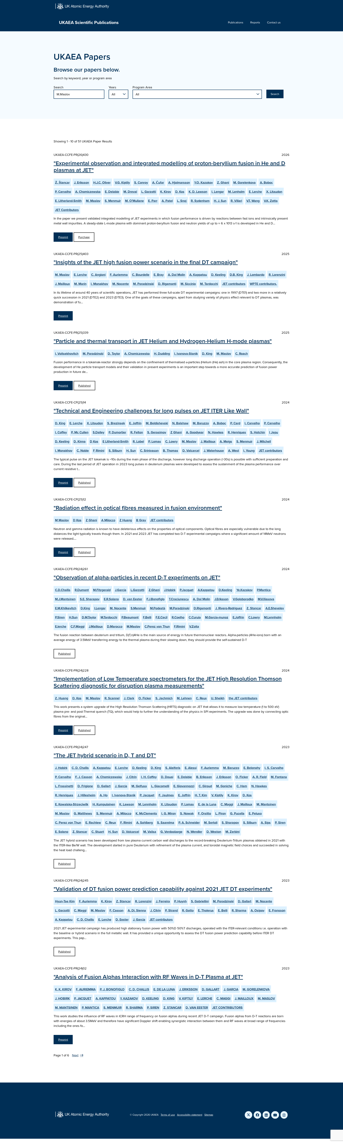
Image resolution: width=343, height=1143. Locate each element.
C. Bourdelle (140, 274)
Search (58, 87)
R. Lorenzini (277, 274)
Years (112, 87)
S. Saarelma (165, 822)
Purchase (84, 237)
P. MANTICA (90, 1007)
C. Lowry (171, 441)
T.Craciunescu (179, 599)
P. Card (235, 423)
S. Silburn (115, 450)
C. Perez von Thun (68, 822)
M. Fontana (279, 777)
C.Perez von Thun (157, 626)
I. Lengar (218, 191)
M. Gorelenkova (244, 182)
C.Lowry (254, 617)
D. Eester (122, 919)
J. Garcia (121, 786)
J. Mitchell (264, 441)
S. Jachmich (164, 698)
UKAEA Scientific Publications (89, 22)
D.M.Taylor (89, 617)
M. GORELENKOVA (256, 989)
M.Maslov (133, 626)
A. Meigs (226, 441)
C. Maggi (227, 804)
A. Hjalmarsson (179, 182)
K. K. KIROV (63, 989)
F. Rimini (126, 822)
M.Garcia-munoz (216, 617)
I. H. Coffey (149, 777)
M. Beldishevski (157, 423)
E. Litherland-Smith (68, 200)
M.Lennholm (272, 617)
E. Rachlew (93, 822)
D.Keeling (225, 590)
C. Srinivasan (149, 450)
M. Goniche (224, 786)
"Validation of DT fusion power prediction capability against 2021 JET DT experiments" (163, 889)
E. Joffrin (135, 423)
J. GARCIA (231, 989)
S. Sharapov (230, 822)
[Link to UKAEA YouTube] (275, 1115)
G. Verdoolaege (171, 831)
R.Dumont (82, 590)
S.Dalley (98, 432)
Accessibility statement (189, 1115)
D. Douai (167, 777)
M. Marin (80, 283)
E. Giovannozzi (183, 786)
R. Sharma (239, 910)
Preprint (63, 237)
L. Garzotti (148, 191)
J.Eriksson (221, 599)
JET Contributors (67, 210)
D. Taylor (114, 353)
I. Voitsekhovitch (66, 353)
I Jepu (273, 432)
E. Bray (159, 274)
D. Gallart (104, 786)
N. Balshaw (180, 423)
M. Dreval (130, 191)
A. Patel (167, 200)
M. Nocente (120, 283)
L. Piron (220, 813)
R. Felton (136, 432)
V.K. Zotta (271, 200)
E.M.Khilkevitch (65, 608)
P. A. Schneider (189, 822)
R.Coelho (178, 617)
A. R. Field (259, 777)
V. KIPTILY (186, 998)
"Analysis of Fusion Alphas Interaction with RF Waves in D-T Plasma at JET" (148, 976)
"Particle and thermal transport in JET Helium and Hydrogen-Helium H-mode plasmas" (163, 341)
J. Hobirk (61, 767)
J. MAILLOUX (244, 998)
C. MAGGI (223, 998)
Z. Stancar (254, 608)
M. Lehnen (184, 698)
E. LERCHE (204, 998)
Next (75, 1055)
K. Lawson (126, 804)
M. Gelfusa (139, 786)
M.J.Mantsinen (65, 599)
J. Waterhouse (214, 450)
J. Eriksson (81, 182)
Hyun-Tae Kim (65, 901)
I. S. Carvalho (274, 767)
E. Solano (61, 831)
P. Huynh (180, 901)
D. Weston (214, 831)
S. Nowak (187, 813)
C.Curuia (195, 617)
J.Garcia (120, 590)
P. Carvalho (63, 191)
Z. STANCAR (172, 1007)
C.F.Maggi (77, 626)
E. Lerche (255, 191)
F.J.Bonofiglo (155, 599)
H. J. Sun (220, 200)
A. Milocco (124, 813)
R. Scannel (112, 698)
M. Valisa (149, 831)
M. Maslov (93, 200)
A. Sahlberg (144, 822)
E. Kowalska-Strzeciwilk (71, 804)
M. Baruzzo (201, 423)
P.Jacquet (186, 590)
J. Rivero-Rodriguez (228, 608)
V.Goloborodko (243, 599)
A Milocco (108, 520)
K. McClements (146, 813)
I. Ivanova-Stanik (186, 353)
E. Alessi (191, 767)
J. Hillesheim (86, 795)
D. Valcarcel (190, 450)
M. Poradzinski (143, 283)
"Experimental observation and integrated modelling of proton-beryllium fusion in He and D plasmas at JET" (169, 166)
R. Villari (236, 200)
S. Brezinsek (116, 423)
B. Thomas (170, 450)
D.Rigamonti (202, 608)
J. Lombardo (255, 274)
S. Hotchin (257, 432)
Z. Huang (61, 698)
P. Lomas (154, 441)
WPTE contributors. (263, 283)
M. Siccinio (188, 283)
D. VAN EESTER (197, 1007)
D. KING (169, 998)
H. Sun (131, 450)
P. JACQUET (82, 998)
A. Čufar (158, 182)
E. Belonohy (251, 767)
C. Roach (241, 353)
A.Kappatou (206, 590)
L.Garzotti (137, 590)
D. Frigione (85, 786)
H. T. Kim (201, 795)
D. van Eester (132, 599)
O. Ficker (144, 698)
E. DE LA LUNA (164, 989)
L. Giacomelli (160, 786)
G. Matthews (83, 813)
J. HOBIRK (62, 998)
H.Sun (73, 617)
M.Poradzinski (179, 608)
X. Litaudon (274, 191)
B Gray (141, 520)
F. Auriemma (119, 274)
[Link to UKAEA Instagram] (284, 1115)
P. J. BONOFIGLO (112, 989)
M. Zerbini (232, 831)
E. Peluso (255, 813)
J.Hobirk (169, 590)
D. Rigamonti (167, 283)
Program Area (142, 87)
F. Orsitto (204, 813)
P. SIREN (153, 1007)
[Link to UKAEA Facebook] (257, 1115)
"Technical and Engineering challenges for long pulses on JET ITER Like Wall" (151, 410)
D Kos (94, 441)
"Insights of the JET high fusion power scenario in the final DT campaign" (146, 262)
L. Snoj (182, 200)
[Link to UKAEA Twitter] (248, 1115)
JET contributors (233, 283)
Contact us (273, 22)
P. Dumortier (117, 432)
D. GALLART (210, 989)
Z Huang (126, 520)
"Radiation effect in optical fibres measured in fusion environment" (138, 508)
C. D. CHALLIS (139, 989)
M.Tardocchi (109, 617)
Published (84, 386)
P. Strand (171, 910)
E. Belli (222, 910)
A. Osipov (257, 910)
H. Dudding (162, 353)
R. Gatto (188, 910)
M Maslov (62, 520)
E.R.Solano (111, 599)
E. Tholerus (206, 910)
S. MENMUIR (112, 1007)
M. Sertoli (210, 822)
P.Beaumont (130, 617)
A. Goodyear (195, 432)
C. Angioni (98, 274)
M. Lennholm (147, 804)
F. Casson (116, 910)
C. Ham (242, 786)
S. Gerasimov (156, 432)
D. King (207, 353)
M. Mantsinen (266, 804)
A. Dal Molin (176, 274)
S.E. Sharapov (90, 599)
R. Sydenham (200, 200)
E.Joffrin (238, 617)
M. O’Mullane (134, 200)
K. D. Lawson (198, 191)
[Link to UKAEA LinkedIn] (266, 1115)
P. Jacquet (147, 795)
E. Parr (152, 200)
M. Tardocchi (209, 283)
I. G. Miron (168, 813)
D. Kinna (80, 441)
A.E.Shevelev (274, 608)
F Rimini (98, 450)
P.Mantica (264, 590)
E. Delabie (112, 191)
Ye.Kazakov (244, 590)
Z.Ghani (154, 590)
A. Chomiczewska (88, 191)
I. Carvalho (252, 423)
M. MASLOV (266, 998)
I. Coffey (61, 432)
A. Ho (104, 795)
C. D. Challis (80, 767)
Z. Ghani (223, 182)
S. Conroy (141, 182)
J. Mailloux (62, 283)
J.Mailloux (96, 626)
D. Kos (179, 191)
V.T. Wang (253, 200)
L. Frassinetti (64, 786)
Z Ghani (176, 432)
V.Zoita (194, 626)
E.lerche (60, 626)
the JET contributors (243, 698)
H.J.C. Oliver (102, 182)
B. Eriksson (204, 777)
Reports (255, 22)
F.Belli (147, 617)
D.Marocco (114, 626)
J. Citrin (131, 777)
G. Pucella (237, 813)
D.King (85, 608)
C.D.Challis (62, 590)
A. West (233, 450)
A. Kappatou (198, 274)
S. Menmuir (113, 200)
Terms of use (168, 1115)
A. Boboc (266, 182)
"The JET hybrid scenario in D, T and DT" (105, 755)
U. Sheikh (217, 698)
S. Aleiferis (172, 767)
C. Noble (83, 450)
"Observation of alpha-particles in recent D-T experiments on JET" (137, 577)
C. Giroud (205, 786)
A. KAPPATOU (106, 998)
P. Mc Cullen (79, 432)
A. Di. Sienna (137, 910)
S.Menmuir (138, 608)
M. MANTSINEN (66, 1007)
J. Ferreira (163, 901)
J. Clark (129, 698)
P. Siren (280, 822)
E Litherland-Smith (115, 441)
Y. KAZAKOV (129, 998)
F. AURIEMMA (86, 989)
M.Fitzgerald (102, 590)
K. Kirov (165, 191)
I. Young (249, 450)
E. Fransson (277, 910)
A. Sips (266, 822)
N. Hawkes (215, 432)
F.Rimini (179, 626)
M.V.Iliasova (266, 599)
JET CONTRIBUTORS (227, 1007)
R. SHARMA (134, 1007)
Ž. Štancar (62, 182)
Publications (235, 22)
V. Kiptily (217, 795)
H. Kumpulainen (104, 804)
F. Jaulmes (166, 795)
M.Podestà (157, 608)
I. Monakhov (99, 283)
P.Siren (60, 617)
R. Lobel (138, 441)
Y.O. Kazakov (203, 182)
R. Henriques (237, 432)
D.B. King (236, 274)
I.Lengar (100, 608)
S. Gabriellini (200, 901)
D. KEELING (150, 998)
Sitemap (208, 1115)
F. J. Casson (83, 777)
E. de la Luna (207, 804)
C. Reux (201, 698)
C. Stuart (97, 831)
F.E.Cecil (161, 617)
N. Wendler (194, 831)
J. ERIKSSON (188, 989)
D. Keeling (218, 274)
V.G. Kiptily (122, 182)
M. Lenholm (236, 191)
